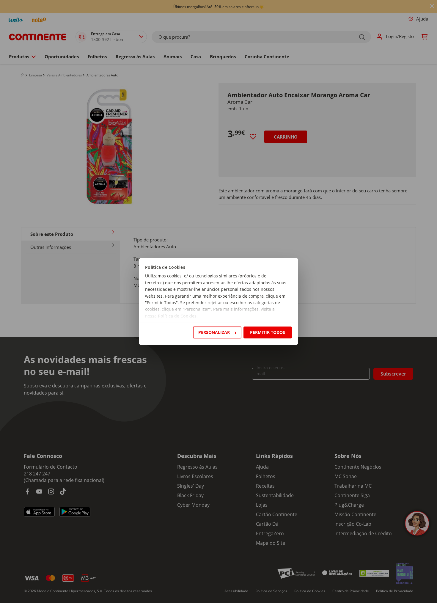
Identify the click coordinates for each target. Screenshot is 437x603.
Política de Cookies (177, 316)
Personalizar (214, 332)
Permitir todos (267, 332)
